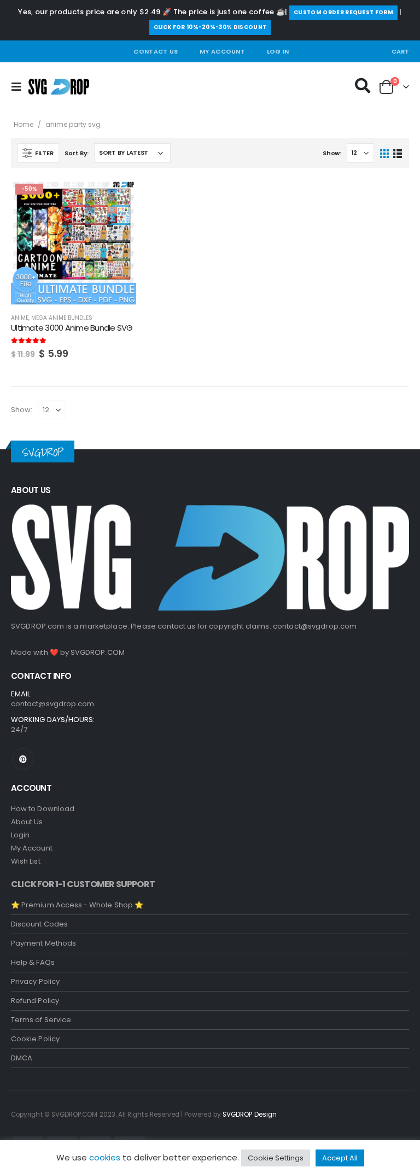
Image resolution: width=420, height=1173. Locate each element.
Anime (19, 318)
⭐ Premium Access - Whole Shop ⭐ (77, 905)
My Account (222, 51)
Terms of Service (41, 1019)
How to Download (42, 808)
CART (400, 51)
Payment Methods (43, 943)
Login (20, 835)
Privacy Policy (35, 981)
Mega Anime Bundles (61, 318)
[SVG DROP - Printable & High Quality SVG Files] (58, 87)
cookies (104, 1157)
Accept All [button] (340, 1158)
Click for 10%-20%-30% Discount (210, 27)
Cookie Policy (35, 1039)
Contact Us (155, 51)
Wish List (25, 861)
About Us (27, 822)
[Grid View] (385, 153)
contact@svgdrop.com (315, 626)
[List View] (397, 153)
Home (23, 124)
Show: (332, 153)
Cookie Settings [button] (276, 1158)
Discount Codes (39, 924)
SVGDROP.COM (98, 652)
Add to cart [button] (118, 197)
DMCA (21, 1058)
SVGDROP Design (250, 1114)
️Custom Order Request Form (343, 12)
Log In (278, 51)
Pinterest (23, 759)
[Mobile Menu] (19, 87)
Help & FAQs (33, 962)
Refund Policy (35, 1000)
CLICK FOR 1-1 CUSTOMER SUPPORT (83, 884)
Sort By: (77, 153)
